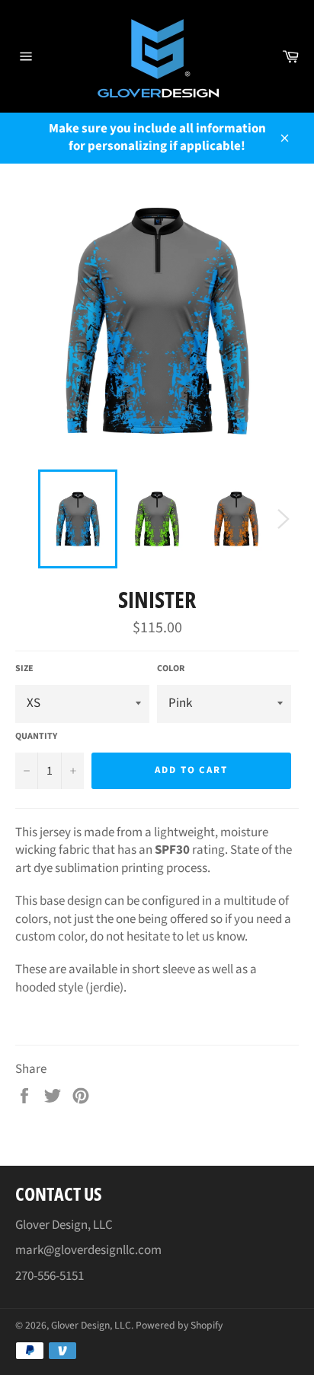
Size (24, 669)
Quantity (36, 736)
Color (170, 669)
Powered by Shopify (179, 1325)
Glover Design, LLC (91, 1325)
